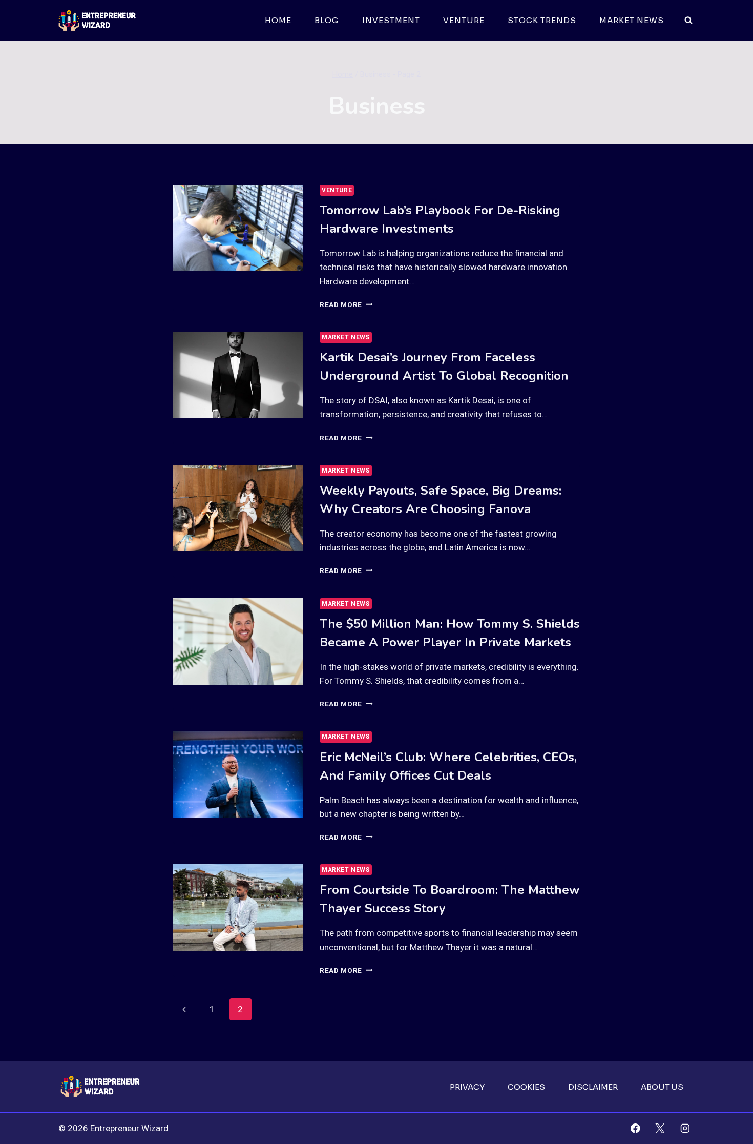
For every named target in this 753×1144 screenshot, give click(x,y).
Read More (346, 304)
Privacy (467, 1087)
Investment (391, 20)
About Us (662, 1087)
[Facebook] (634, 1128)
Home (278, 20)
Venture (464, 20)
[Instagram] (685, 1128)
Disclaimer (593, 1087)
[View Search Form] (688, 20)
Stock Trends (542, 20)
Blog (327, 20)
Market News (631, 20)
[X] (660, 1128)
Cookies (526, 1087)
